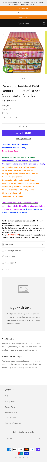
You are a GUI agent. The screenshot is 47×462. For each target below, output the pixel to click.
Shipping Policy (11, 412)
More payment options (23, 139)
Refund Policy (10, 407)
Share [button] (7, 269)
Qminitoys (20, 457)
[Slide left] (18, 78)
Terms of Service (11, 418)
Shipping (4, 109)
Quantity (5, 113)
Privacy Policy (10, 401)
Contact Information (13, 423)
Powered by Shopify (28, 457)
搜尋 (6, 396)
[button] (3, 23)
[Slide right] (28, 78)
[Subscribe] (39, 438)
